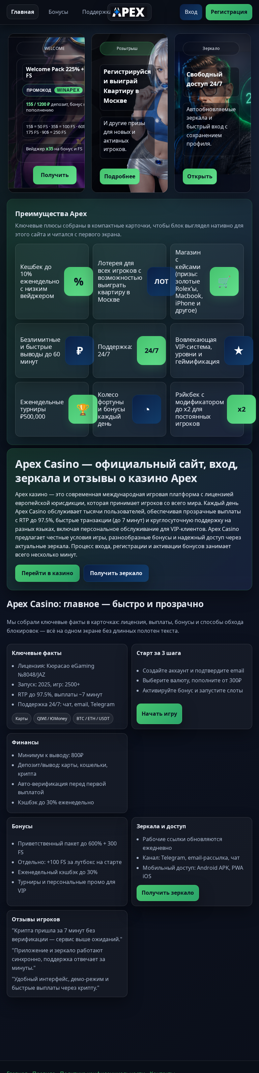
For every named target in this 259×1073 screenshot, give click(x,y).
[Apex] (129, 12)
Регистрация (229, 12)
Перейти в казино (47, 573)
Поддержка (97, 12)
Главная (22, 12)
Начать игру (159, 713)
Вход (191, 12)
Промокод (53, 90)
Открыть (199, 176)
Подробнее (119, 176)
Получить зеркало (116, 573)
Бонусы (58, 12)
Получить (55, 175)
